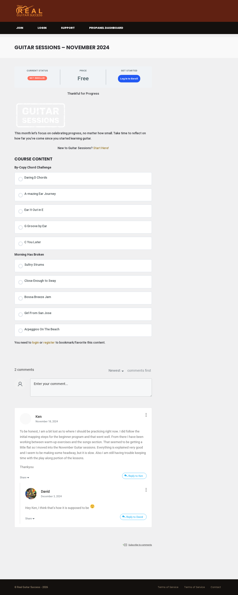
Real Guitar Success (30, 10)
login (35, 342)
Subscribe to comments (140, 544)
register (49, 342)
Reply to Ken (135, 476)
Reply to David (134, 517)
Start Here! (101, 148)
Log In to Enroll (129, 78)
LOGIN (42, 28)
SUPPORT (68, 28)
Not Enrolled (37, 78)
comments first (139, 370)
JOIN (19, 28)
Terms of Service (168, 587)
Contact (216, 587)
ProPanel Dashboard (106, 28)
